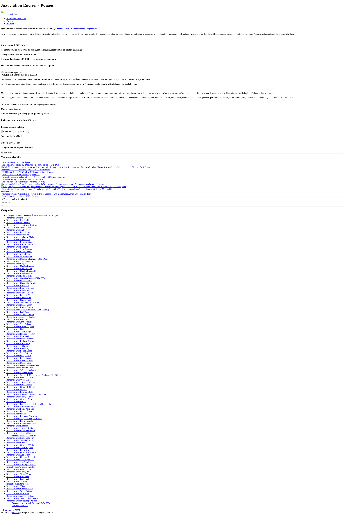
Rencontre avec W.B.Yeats (17, 493)
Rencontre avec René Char (17, 290)
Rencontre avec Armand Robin (19, 428)
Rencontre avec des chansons (18, 218)
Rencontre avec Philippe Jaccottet (20, 334)
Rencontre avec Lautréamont (18, 358)
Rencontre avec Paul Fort (17, 319)
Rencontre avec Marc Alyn (17, 235)
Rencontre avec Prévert (16, 414)
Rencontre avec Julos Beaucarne (20, 249)
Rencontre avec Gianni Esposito (20, 314)
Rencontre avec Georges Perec (19, 397)
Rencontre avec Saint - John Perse (20, 438)
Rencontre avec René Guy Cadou (20, 273)
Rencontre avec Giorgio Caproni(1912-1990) (25, 278)
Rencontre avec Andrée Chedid (19, 293)
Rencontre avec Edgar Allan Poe (20, 409)
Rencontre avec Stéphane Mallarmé (21, 370)
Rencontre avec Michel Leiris (18, 363)
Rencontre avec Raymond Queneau (21, 416)
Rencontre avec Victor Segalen (19, 447)
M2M (17, 510)
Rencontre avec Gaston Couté (19, 300)
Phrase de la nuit (8, 191)
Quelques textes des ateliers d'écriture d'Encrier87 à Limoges (32, 215)
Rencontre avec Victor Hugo (18, 331)
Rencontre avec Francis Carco (19, 281)
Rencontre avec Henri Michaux (19, 377)
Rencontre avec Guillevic (17, 329)
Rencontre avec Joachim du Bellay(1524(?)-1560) (27, 310)
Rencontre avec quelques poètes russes (22, 501)
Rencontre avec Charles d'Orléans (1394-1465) (26, 394)
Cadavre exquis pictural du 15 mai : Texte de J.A (22, 179)
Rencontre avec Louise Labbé (19, 351)
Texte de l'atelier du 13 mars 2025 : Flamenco (21, 196)
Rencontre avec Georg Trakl (18, 472)
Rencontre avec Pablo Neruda (19, 385)
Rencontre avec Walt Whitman (19, 491)
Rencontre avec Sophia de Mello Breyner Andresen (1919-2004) (33, 375)
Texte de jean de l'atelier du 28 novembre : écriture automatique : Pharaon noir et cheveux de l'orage (62, 184)
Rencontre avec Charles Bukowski (21, 271)
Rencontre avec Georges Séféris (20, 445)
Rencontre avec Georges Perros (19, 399)
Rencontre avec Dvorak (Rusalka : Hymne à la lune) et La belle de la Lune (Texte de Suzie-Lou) (109, 167)
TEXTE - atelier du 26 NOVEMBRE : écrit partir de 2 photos (28, 172)
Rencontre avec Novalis (16, 389)
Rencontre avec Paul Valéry (18, 476)
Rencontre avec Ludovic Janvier (20, 341)
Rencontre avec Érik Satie (17, 443)
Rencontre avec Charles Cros (18, 297)
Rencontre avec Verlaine (16, 481)
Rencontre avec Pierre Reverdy (19, 421)
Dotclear (15, 512)
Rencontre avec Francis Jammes (20, 339)
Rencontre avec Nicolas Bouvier (20, 266)
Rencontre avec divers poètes (18, 227)
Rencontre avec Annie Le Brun (19, 360)
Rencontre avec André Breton (19, 268)
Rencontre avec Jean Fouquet (18, 322)
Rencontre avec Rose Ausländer (20, 244)
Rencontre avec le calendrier (18, 220)
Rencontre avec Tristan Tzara (18, 474)
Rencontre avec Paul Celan (17, 285)
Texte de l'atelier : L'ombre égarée (16, 162)
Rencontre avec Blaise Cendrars (20, 288)
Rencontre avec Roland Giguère (20, 326)
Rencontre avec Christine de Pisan (20, 406)
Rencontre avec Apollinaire (18, 239)
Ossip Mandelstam (20, 505)
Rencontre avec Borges (16, 264)
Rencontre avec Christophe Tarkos (21, 464)
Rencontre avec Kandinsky (17, 348)
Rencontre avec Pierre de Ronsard (20, 430)
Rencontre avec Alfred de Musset (20, 382)
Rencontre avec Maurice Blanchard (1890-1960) (27, 259)
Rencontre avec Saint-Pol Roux (19, 440)
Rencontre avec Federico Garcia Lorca (22, 365)
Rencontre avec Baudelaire (17, 247)
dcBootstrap (6, 510)
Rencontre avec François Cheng (20, 295)
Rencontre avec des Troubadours (20, 496)
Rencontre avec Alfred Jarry (18, 343)
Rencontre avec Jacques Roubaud (20, 433)
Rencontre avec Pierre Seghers (19, 450)
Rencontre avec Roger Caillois (19, 276)
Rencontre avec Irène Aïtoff (18, 232)
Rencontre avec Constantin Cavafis (21, 283)
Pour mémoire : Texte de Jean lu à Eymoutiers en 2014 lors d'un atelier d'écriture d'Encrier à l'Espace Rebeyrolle (78, 186)
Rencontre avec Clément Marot (19, 372)
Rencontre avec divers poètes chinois (22, 498)
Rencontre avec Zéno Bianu (18, 254)
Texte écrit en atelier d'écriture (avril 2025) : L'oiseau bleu (25, 170)
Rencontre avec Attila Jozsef (18, 346)
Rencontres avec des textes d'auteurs (21, 225)
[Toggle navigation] (16, 14)
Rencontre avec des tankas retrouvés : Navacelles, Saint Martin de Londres (33, 177)
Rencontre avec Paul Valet (17, 479)
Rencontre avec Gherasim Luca (19, 368)
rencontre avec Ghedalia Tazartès (20, 467)
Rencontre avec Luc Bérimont (19, 251)
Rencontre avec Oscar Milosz (18, 380)
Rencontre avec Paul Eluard (18, 312)
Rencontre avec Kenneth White (19, 489)
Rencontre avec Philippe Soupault (20, 457)
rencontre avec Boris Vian (17, 484)
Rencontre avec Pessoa (16, 401)
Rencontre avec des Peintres (18, 222)
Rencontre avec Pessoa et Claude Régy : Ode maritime (29, 404)
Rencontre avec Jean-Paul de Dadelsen (22, 302)
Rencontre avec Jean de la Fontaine (21, 317)
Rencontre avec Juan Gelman (18, 324)
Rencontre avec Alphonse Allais (20, 237)
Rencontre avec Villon (15, 486)
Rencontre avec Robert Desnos (19, 307)
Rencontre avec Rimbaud (17, 426)
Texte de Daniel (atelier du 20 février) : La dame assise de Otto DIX (30, 165)
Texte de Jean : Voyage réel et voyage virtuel (77, 29)
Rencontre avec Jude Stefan (18, 455)
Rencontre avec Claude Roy (24, 435)
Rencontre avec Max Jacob (17, 336)
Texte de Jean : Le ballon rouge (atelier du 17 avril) (23, 182)
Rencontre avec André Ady (18, 230)
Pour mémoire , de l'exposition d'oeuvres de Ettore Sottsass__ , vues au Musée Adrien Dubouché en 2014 (46, 194)
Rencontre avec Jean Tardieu (18, 462)
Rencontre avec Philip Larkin (18, 355)
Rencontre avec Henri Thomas (19, 469)
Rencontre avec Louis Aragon (19, 242)
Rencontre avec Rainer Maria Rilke (21, 423)
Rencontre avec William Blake (19, 256)
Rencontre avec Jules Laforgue (19, 353)
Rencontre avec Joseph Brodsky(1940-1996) (31, 503)
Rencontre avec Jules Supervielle (20, 459)
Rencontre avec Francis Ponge (19, 411)
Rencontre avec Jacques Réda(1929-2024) (24, 418)
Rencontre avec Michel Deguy (19, 305)
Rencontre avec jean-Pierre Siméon (21, 452)
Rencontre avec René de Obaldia (20, 392)
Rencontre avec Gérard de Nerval (20, 387)
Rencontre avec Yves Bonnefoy (19, 261)
